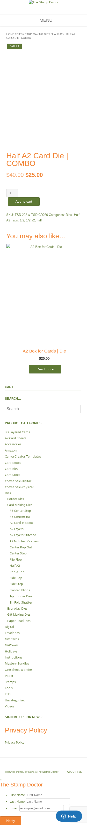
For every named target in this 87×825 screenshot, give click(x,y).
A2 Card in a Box (21, 522)
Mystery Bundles (17, 663)
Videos (9, 706)
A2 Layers (16, 529)
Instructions (13, 657)
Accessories (13, 444)
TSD (7, 694)
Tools (9, 688)
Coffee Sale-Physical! (19, 487)
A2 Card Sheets (15, 438)
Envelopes (12, 633)
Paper (9, 675)
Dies (19, 34)
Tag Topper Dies (21, 596)
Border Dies (15, 499)
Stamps (10, 682)
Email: (14, 808)
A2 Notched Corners (24, 541)
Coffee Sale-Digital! (18, 481)
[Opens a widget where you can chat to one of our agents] (69, 817)
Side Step (16, 584)
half (39, 220)
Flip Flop (16, 559)
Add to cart (23, 201)
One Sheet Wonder (18, 669)
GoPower (11, 645)
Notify (10, 821)
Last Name (17, 801)
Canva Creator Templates (23, 456)
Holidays (11, 651)
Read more (45, 369)
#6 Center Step (20, 510)
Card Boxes (13, 462)
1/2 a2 (30, 220)
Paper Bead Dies (18, 621)
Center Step (18, 553)
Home (10, 34)
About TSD (74, 771)
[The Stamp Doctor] (43, 2)
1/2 (22, 220)
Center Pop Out (21, 547)
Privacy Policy (14, 742)
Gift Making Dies (18, 614)
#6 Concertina (20, 516)
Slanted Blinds (20, 590)
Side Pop (16, 578)
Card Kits (11, 468)
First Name (17, 795)
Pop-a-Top (17, 572)
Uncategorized (15, 700)
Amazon (11, 450)
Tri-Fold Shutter (21, 602)
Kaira (31, 771)
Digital (9, 627)
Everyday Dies (17, 608)
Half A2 (57, 34)
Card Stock (12, 474)
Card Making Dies (37, 34)
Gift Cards (12, 639)
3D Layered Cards (17, 432)
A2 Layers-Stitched (23, 535)
